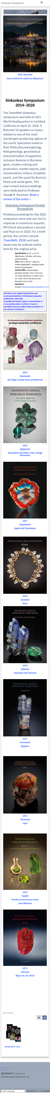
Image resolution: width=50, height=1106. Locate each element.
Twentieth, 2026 (14, 240)
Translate (45, 1091)
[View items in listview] (44, 1017)
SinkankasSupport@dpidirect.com (35, 287)
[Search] (34, 3)
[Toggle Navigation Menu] (47, 3)
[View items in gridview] (39, 1017)
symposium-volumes (14, 1046)
